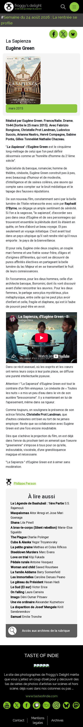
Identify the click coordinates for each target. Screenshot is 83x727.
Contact (18, 720)
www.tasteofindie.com (42, 696)
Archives (57, 720)
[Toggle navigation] (74, 7)
